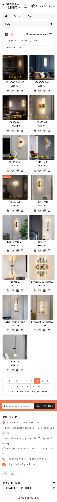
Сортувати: (11, 40)
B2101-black (15, 162)
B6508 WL (15, 201)
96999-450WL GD (15, 82)
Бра (30, 16)
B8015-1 (41, 241)
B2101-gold (42, 162)
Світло (17, 16)
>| (39, 386)
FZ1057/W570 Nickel (15, 321)
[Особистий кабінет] (25, 5)
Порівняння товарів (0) (39, 34)
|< (10, 380)
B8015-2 (14, 281)
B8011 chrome (15, 241)
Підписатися (44, 405)
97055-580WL (42, 82)
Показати (11, 47)
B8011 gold (42, 201)
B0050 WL (41, 122)
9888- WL (15, 122)
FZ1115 (15, 361)
